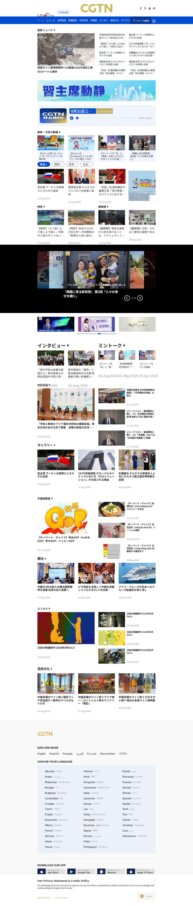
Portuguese (96, 847)
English (41, 753)
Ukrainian (133, 825)
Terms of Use (61, 897)
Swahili (131, 803)
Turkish (130, 819)
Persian (92, 836)
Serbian (131, 787)
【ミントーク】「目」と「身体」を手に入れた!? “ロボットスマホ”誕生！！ (111, 156)
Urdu (127, 830)
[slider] (77, 118)
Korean (92, 803)
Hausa (52, 847)
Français (67, 753)
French (53, 830)
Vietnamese (134, 836)
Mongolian (94, 819)
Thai (127, 814)
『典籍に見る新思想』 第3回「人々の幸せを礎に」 (141, 156)
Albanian (53, 771)
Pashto (129, 771)
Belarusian (57, 782)
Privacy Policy (43, 897)
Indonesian (96, 787)
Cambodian (54, 798)
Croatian (54, 803)
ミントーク (110, 345)
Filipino (53, 825)
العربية (79, 753)
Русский (91, 753)
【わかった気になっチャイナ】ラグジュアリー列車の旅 (50, 156)
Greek (53, 841)
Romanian (132, 776)
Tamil (128, 809)
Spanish (131, 798)
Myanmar (96, 825)
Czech (52, 809)
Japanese (93, 798)
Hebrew (91, 771)
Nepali (90, 830)
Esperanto (56, 819)
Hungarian (94, 782)
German (54, 836)
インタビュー (51, 345)
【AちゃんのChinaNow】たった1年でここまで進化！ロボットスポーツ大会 (81, 156)
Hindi (89, 776)
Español (54, 753)
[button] (86, 333)
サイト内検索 (143, 20)
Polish (91, 841)
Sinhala (129, 793)
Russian (131, 782)
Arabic (52, 776)
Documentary (108, 753)
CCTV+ (123, 753)
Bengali (52, 787)
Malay (95, 814)
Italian (91, 793)
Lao (88, 809)
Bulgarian (56, 793)
